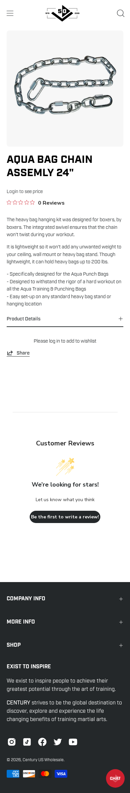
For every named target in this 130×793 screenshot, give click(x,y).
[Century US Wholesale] (65, 13)
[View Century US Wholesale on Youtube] (73, 742)
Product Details (23, 319)
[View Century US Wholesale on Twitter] (58, 742)
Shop (14, 645)
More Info (21, 622)
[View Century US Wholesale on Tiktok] (27, 742)
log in (54, 341)
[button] (120, 13)
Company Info (26, 598)
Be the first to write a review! (65, 517)
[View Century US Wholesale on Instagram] (12, 742)
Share (23, 353)
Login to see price (25, 191)
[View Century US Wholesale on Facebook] (42, 742)
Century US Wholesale (43, 760)
